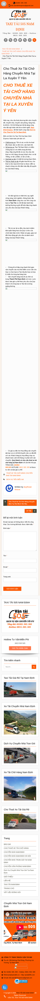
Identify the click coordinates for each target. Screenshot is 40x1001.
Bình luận (7, 528)
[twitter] (20, 40)
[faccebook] (6, 40)
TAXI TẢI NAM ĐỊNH (12, 884)
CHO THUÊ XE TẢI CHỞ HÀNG (16, 848)
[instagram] (30, 40)
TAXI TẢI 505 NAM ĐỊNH (25, 993)
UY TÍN (28, 511)
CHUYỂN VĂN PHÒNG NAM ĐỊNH (17, 866)
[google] (10, 40)
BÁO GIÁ (7, 844)
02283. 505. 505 (21, 3)
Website (17, 489)
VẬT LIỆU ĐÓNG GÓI (12, 892)
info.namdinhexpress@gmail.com (22, 5)
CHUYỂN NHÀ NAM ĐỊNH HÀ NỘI (17, 856)
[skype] (25, 40)
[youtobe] (15, 40)
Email (5, 567)
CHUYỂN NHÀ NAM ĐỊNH (14, 852)
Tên (5, 556)
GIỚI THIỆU (8, 877)
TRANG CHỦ (9, 888)
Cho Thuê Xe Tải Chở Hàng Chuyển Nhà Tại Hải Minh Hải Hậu (22, 503)
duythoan (28, 487)
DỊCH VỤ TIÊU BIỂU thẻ (15, 479)
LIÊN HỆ (7, 881)
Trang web (7, 577)
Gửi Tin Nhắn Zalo (20, 648)
